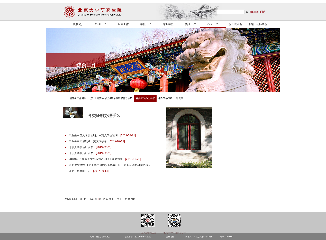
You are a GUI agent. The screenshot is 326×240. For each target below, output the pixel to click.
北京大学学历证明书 (81, 153)
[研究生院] (95, 12)
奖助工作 (190, 24)
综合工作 (212, 24)
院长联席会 (235, 24)
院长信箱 (170, 236)
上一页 (115, 199)
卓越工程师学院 (257, 24)
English (254, 11)
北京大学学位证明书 (81, 147)
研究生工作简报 (78, 98)
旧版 (262, 11)
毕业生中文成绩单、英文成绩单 (88, 141)
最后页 (132, 199)
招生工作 (100, 24)
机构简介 (78, 24)
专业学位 (168, 24)
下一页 (123, 199)
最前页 (107, 199)
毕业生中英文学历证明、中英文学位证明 (93, 135)
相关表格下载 (165, 98)
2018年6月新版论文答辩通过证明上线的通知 (96, 159)
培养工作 (123, 24)
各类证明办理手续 (145, 98)
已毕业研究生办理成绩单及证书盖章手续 (111, 98)
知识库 (179, 98)
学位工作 (145, 24)
